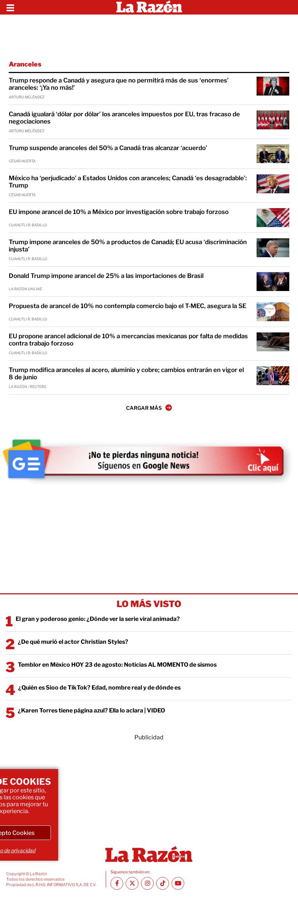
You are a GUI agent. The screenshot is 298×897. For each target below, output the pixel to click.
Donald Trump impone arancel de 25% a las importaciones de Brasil (106, 275)
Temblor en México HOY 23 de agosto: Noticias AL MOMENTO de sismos (117, 664)
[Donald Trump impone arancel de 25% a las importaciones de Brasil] (273, 281)
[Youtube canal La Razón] (178, 883)
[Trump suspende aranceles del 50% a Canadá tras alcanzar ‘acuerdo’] (273, 153)
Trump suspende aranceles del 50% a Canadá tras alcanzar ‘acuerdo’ (108, 147)
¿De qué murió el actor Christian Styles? (73, 641)
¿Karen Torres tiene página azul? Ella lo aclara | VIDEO (91, 710)
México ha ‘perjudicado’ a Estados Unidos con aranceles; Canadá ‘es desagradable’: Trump (128, 181)
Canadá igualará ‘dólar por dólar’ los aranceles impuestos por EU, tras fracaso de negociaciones (124, 117)
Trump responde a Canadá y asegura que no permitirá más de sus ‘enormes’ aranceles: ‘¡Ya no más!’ (119, 84)
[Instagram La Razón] (147, 883)
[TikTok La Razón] (162, 883)
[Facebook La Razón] (116, 883)
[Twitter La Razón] (132, 883)
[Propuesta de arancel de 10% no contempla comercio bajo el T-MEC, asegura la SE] (273, 311)
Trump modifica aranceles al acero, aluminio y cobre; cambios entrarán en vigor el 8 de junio (126, 373)
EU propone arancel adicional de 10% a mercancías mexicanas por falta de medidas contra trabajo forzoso (128, 339)
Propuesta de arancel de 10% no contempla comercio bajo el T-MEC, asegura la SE (127, 306)
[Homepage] (149, 7)
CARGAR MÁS (144, 408)
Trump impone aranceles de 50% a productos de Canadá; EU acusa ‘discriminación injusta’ (128, 245)
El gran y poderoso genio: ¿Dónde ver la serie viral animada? (98, 618)
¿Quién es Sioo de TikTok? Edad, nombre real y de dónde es (99, 687)
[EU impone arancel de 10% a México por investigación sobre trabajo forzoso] (273, 217)
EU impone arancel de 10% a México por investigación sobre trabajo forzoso (119, 211)
